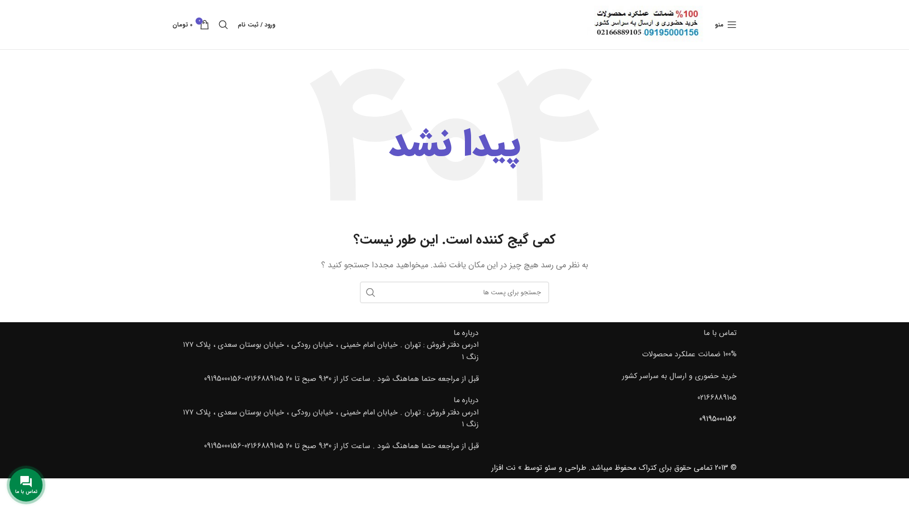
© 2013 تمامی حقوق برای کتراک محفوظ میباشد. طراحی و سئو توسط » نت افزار (614, 468)
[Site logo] (646, 24)
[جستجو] (223, 24)
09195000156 (718, 419)
